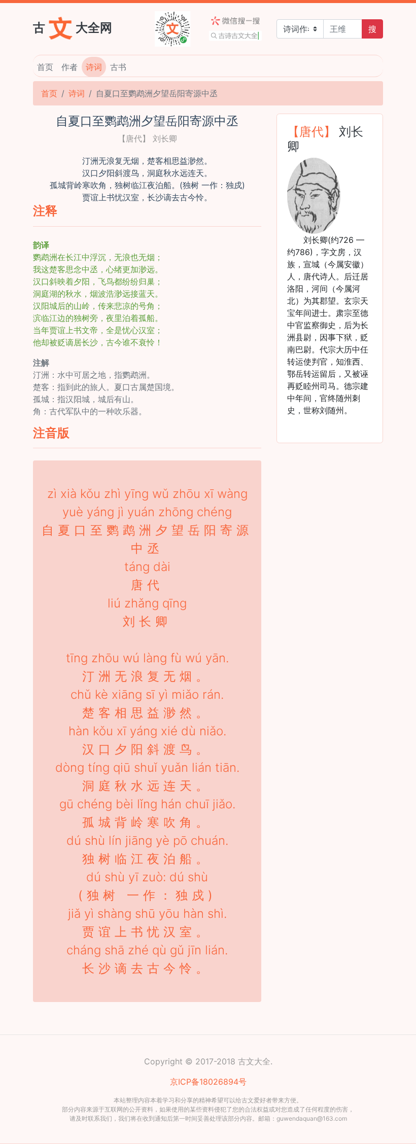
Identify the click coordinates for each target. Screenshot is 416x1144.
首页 (45, 67)
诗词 (94, 67)
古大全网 (72, 27)
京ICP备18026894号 (208, 1082)
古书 (118, 67)
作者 (69, 67)
